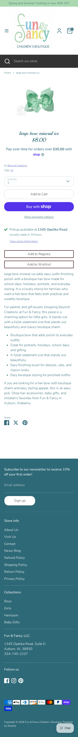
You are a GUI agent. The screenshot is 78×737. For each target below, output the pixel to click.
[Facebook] (6, 680)
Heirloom (11, 615)
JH (12, 170)
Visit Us (10, 537)
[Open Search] (7, 61)
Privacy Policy (14, 579)
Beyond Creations (17, 165)
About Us (11, 530)
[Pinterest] (20, 680)
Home (7, 72)
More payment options (39, 217)
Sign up (19, 500)
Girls (7, 608)
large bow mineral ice (27, 72)
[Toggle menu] (5, 31)
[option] (39, 101)
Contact (10, 544)
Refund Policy (14, 558)
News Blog (12, 550)
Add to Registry (39, 254)
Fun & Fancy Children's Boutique (43, 722)
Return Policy (14, 571)
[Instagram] (13, 680)
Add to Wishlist (39, 264)
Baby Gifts (12, 622)
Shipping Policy (15, 565)
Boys (8, 601)
